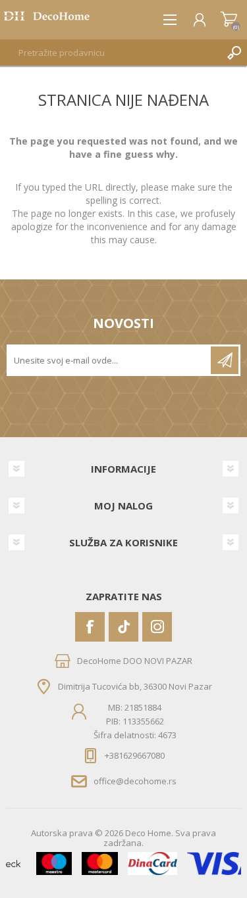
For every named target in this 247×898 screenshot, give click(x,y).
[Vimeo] (123, 627)
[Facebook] (90, 627)
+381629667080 (135, 755)
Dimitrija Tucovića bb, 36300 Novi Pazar (135, 686)
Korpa (229, 19)
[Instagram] (157, 627)
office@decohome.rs (135, 781)
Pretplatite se (224, 360)
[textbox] (110, 52)
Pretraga (234, 52)
